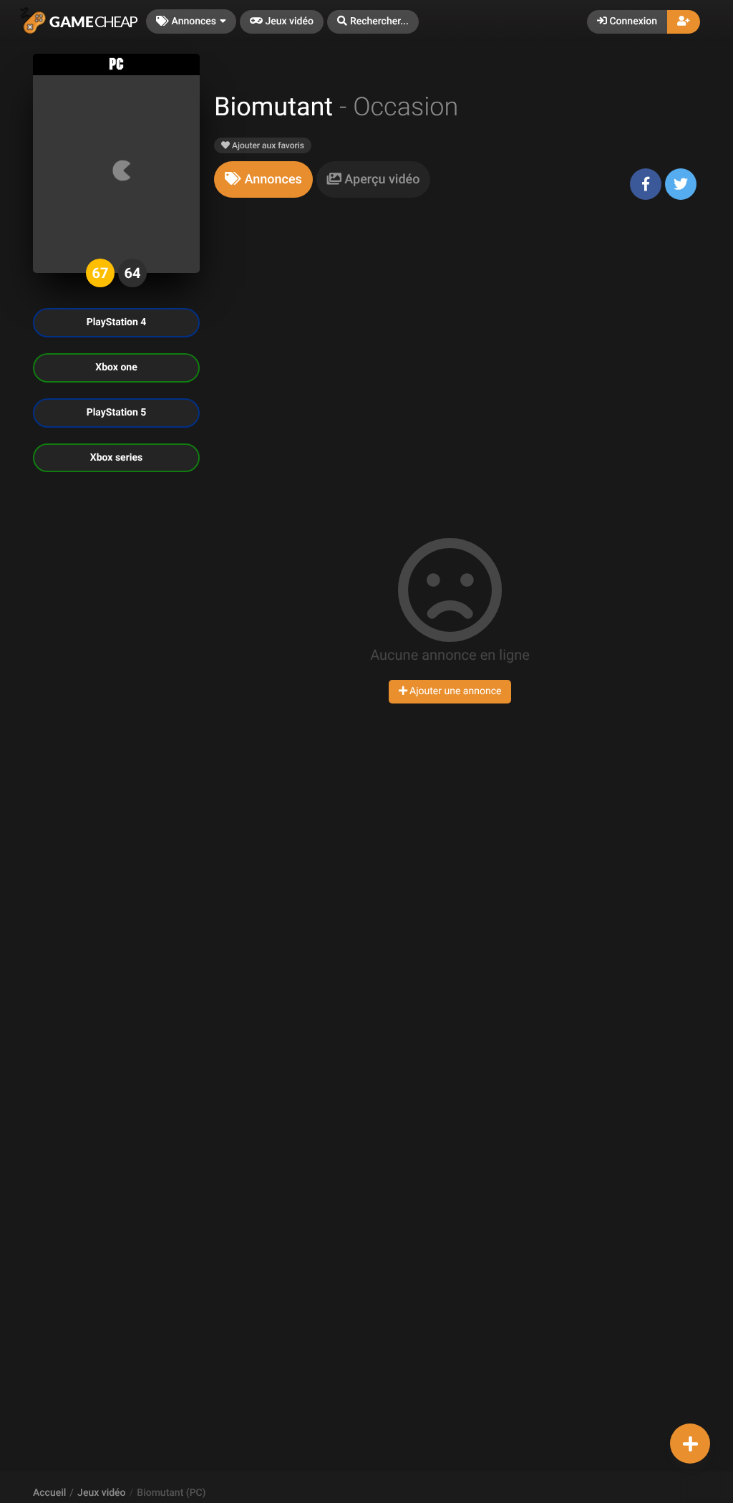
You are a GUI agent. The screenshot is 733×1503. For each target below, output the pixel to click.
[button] (373, 22)
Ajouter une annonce (454, 691)
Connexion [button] (632, 21)
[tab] (263, 179)
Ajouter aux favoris (267, 145)
